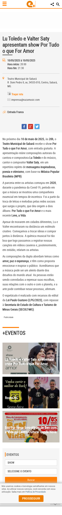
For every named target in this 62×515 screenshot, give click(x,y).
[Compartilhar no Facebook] (24, 126)
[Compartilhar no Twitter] (37, 126)
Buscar (31, 480)
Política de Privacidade (35, 492)
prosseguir (31, 498)
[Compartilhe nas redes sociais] (52, 4)
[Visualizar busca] (58, 4)
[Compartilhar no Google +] (30, 126)
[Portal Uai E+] (31, 4)
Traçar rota (17, 94)
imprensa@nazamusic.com (25, 100)
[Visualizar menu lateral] (4, 4)
